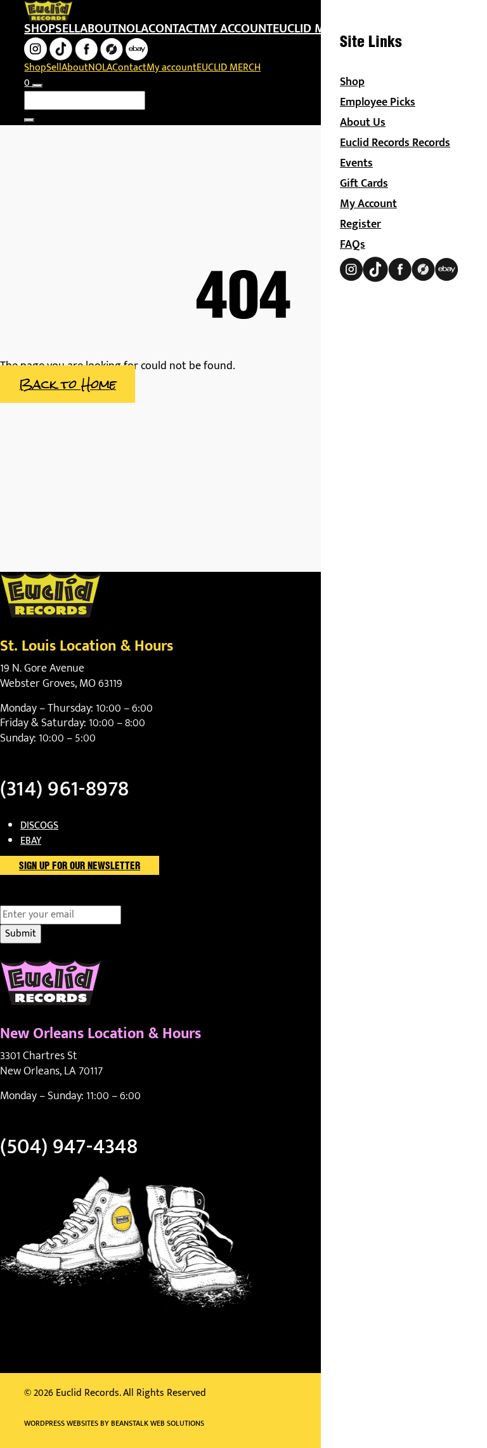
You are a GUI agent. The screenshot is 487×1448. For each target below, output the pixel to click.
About (99, 28)
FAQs (352, 244)
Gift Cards (364, 183)
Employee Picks (377, 102)
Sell (67, 28)
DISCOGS (39, 825)
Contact (173, 28)
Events (356, 163)
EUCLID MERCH (313, 28)
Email (34, 897)
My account (236, 28)
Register (360, 224)
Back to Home (67, 384)
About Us (363, 122)
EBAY (30, 840)
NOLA (133, 28)
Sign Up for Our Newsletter (79, 866)
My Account (368, 203)
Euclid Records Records (395, 142)
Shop (39, 28)
